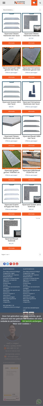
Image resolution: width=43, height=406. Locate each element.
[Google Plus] (14, 264)
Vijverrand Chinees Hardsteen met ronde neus (11, 138)
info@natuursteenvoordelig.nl (11, 307)
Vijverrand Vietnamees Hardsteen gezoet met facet (31, 70)
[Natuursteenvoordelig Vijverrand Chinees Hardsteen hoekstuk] (31, 22)
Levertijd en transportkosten (11, 278)
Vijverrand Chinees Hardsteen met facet (11, 35)
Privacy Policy (7, 283)
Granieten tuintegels (9, 297)
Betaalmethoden (8, 276)
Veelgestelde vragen (9, 273)
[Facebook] (4, 264)
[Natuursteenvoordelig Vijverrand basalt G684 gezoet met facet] (11, 57)
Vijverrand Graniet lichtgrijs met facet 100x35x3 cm (11, 207)
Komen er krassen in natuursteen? (9, 294)
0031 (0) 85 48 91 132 (8, 305)
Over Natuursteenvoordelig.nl (11, 271)
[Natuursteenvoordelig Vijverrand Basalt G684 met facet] (31, 125)
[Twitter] (7, 264)
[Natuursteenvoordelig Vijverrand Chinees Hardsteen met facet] (11, 22)
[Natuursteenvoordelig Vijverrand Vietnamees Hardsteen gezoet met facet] (31, 57)
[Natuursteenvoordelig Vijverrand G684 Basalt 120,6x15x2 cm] (31, 159)
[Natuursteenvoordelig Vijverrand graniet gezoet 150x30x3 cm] (11, 159)
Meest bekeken (7, 10)
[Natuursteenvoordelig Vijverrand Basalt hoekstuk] (11, 228)
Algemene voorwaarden (10, 280)
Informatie (11, 43)
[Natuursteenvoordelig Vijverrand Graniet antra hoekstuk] (31, 193)
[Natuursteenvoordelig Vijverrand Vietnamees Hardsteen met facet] (31, 91)
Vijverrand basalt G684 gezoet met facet (11, 69)
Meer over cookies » (22, 324)
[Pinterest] (10, 264)
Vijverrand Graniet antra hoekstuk (31, 206)
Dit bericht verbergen (31, 321)
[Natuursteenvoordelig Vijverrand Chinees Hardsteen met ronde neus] (11, 125)
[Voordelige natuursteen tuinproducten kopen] (19, 2)
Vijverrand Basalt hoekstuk (11, 240)
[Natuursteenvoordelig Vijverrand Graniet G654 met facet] (11, 91)
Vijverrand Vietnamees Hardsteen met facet (31, 103)
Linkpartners (6, 302)
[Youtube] (17, 264)
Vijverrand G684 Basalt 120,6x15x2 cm (31, 171)
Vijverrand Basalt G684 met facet (31, 137)
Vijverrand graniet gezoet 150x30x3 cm (12, 171)
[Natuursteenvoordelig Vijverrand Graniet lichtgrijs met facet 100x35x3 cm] (11, 193)
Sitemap (5, 285)
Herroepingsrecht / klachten (11, 275)
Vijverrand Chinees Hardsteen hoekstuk (31, 35)
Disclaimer (6, 281)
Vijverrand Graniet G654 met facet (11, 103)
